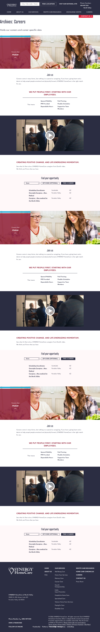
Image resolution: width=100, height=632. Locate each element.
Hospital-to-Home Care (62, 595)
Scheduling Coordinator (37, 190)
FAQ (46, 575)
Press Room (79, 581)
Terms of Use (52, 624)
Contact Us (85, 16)
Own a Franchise (15, 623)
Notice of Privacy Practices (75, 624)
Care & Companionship (60, 586)
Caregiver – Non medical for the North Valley (38, 200)
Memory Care (59, 578)
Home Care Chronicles (85, 571)
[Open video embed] (50, 135)
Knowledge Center (73, 12)
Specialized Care (60, 598)
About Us (19, 12)
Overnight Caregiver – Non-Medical (38, 194)
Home (9, 12)
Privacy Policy (62, 624)
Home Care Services (61, 575)
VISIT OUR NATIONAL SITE (68, 4)
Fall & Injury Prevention (60, 591)
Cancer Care (59, 581)
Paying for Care (59, 605)
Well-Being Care (60, 571)
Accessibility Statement (55, 626)
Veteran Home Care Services (64, 602)
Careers (89, 12)
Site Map (87, 624)
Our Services (33, 12)
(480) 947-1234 (20, 619)
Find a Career (68, 183)
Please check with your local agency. (75, 622)
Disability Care (59, 608)
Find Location (48, 4)
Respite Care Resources (52, 12)
